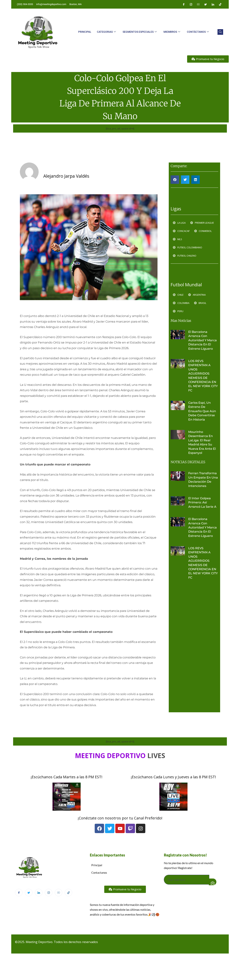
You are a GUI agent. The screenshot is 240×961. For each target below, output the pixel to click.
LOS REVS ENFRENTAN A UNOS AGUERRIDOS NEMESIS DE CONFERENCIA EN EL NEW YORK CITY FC (203, 375)
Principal (84, 31)
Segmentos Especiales (138, 31)
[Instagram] (191, 4)
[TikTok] (68, 892)
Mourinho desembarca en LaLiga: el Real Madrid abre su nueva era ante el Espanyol (202, 442)
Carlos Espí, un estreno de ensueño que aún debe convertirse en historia (202, 411)
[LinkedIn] (213, 4)
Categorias (105, 31)
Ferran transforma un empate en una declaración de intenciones (203, 479)
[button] (220, 32)
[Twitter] (205, 4)
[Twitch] (130, 828)
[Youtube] (198, 4)
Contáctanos (196, 31)
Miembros (170, 31)
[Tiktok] (220, 4)
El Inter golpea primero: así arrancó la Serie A (202, 502)
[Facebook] (183, 4)
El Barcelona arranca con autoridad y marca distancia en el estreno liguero (202, 340)
